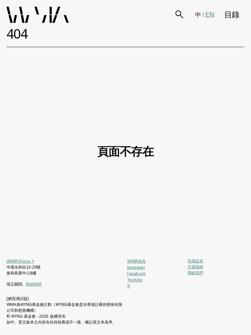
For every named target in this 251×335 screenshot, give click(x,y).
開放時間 (34, 284)
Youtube (134, 279)
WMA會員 (136, 261)
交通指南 (195, 267)
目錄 (232, 14)
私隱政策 (195, 261)
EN (209, 14)
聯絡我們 (195, 272)
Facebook (136, 273)
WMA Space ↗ (20, 261)
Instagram (136, 267)
